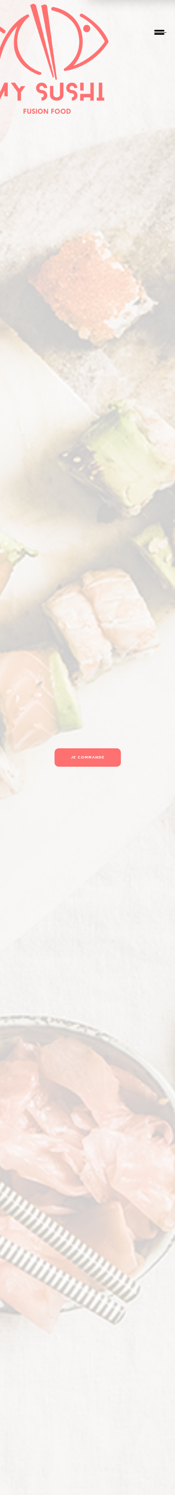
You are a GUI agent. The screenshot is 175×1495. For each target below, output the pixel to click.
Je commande (88, 757)
